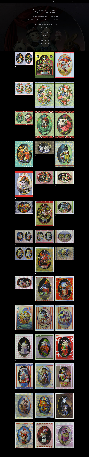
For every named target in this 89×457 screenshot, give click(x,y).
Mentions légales (72, 453)
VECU (16, 1)
